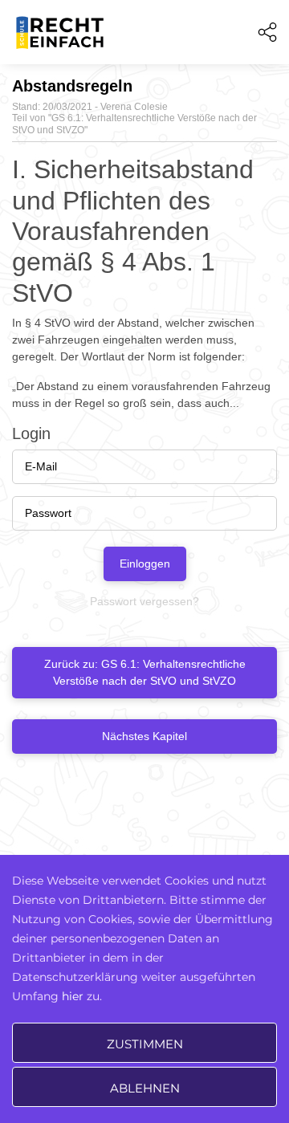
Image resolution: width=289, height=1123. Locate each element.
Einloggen (145, 563)
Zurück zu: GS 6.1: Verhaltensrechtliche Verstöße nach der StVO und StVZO (145, 672)
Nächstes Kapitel (144, 736)
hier (72, 996)
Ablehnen (145, 1088)
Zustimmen (145, 1044)
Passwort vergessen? (144, 601)
